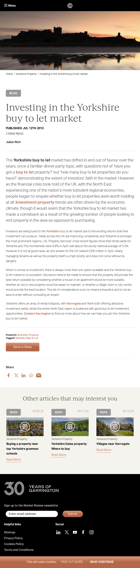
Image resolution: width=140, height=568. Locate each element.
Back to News (22, 347)
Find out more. (72, 562)
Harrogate (74, 303)
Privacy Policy (13, 538)
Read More (13, 459)
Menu (11, 5)
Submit (72, 514)
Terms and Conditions (19, 549)
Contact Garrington (37, 313)
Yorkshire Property (26, 74)
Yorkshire (53, 231)
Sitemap (9, 532)
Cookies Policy (14, 544)
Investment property (34, 202)
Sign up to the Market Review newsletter (31, 505)
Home (9, 74)
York (90, 303)
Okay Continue (102, 562)
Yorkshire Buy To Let (26, 338)
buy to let (25, 172)
